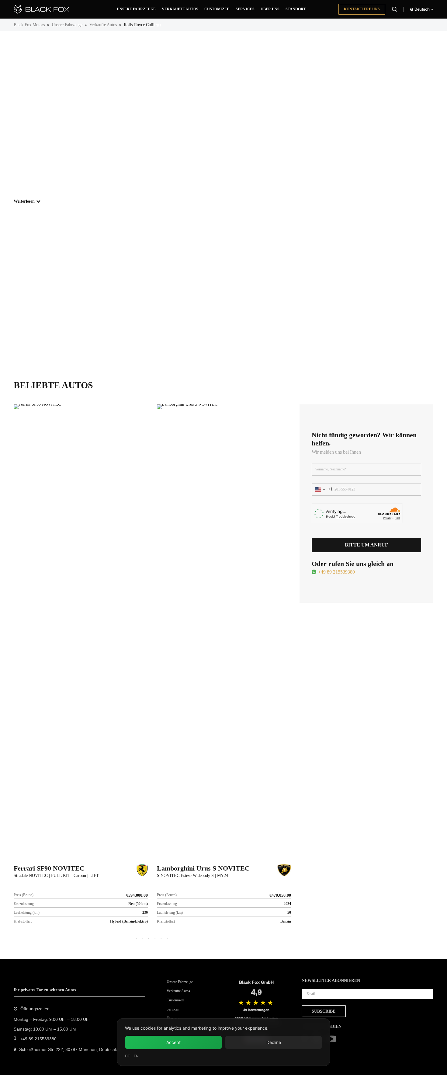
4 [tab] (155, 939)
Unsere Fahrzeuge (67, 25)
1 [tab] (137, 939)
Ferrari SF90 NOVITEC (49, 868)
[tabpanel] (80, 669)
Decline (273, 1042)
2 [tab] (143, 939)
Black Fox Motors (29, 25)
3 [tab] (149, 939)
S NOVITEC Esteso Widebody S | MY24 (192, 875)
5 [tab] (161, 939)
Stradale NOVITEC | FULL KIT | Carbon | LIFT (56, 875)
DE (127, 1056)
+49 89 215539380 (336, 571)
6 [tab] (167, 939)
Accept (173, 1042)
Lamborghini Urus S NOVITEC (203, 868)
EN (136, 1056)
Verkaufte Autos (103, 25)
